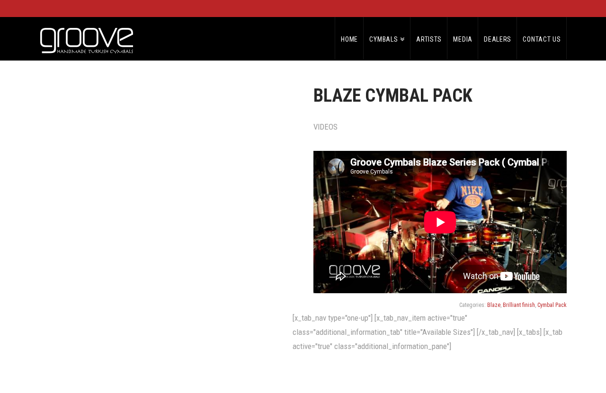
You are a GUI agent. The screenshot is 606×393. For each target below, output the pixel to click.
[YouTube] (554, 9)
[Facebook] (544, 9)
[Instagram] (564, 9)
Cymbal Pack (552, 305)
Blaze (493, 305)
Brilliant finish (519, 305)
